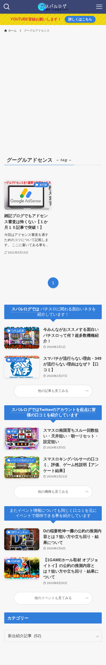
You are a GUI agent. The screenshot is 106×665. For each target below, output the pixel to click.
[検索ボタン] (7, 7)
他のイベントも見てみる (53, 598)
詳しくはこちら (80, 19)
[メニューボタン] (99, 7)
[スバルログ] (53, 7)
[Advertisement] (53, 91)
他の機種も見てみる (53, 492)
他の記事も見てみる (53, 391)
